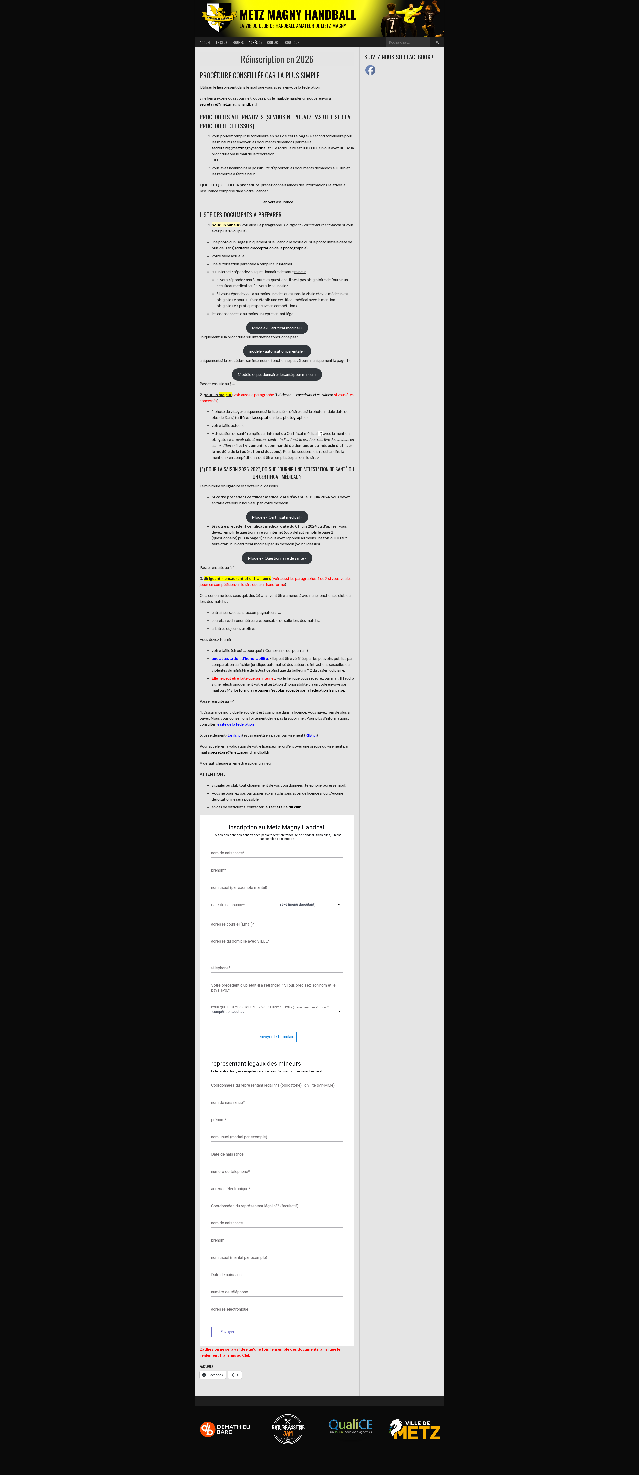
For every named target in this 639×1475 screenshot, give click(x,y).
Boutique (292, 42)
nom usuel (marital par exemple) (239, 1136)
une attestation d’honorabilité (240, 658)
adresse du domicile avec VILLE (240, 941)
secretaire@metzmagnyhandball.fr (229, 104)
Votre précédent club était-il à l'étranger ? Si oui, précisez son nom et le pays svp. (273, 988)
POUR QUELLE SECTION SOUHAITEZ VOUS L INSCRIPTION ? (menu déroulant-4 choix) (270, 1007)
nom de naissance (228, 853)
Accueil (205, 42)
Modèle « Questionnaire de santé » (277, 558)
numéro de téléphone (230, 1171)
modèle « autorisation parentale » (277, 351)
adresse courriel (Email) (232, 924)
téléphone (220, 967)
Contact (273, 42)
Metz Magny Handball (298, 14)
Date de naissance (227, 1154)
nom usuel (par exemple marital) (239, 887)
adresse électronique (230, 1188)
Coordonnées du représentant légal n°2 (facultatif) (254, 1205)
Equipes (238, 42)
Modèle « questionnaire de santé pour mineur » (277, 374)
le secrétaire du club (283, 807)
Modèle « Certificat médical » (277, 327)
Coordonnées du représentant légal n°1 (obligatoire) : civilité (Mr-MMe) (273, 1085)
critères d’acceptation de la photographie (271, 247)
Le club (221, 42)
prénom (218, 870)
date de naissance (228, 904)
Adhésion (255, 42)
